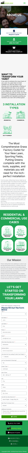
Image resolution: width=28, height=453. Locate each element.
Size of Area (4, 372)
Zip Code (3, 390)
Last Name (4, 323)
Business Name (5, 348)
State (2, 384)
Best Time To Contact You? (7, 403)
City (2, 378)
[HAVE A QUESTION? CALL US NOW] (14, 39)
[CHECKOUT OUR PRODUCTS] (14, 48)
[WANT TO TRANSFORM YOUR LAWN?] (14, 31)
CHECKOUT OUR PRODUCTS (14, 50)
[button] (24, 3)
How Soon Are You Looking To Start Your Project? (13, 354)
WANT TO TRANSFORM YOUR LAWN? (14, 33)
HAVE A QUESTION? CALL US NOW (14, 41)
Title (2, 311)
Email (2, 336)
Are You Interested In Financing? (8, 360)
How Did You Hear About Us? (8, 396)
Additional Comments (6, 409)
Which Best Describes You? (7, 342)
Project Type (4, 366)
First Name (4, 317)
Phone (3, 329)
